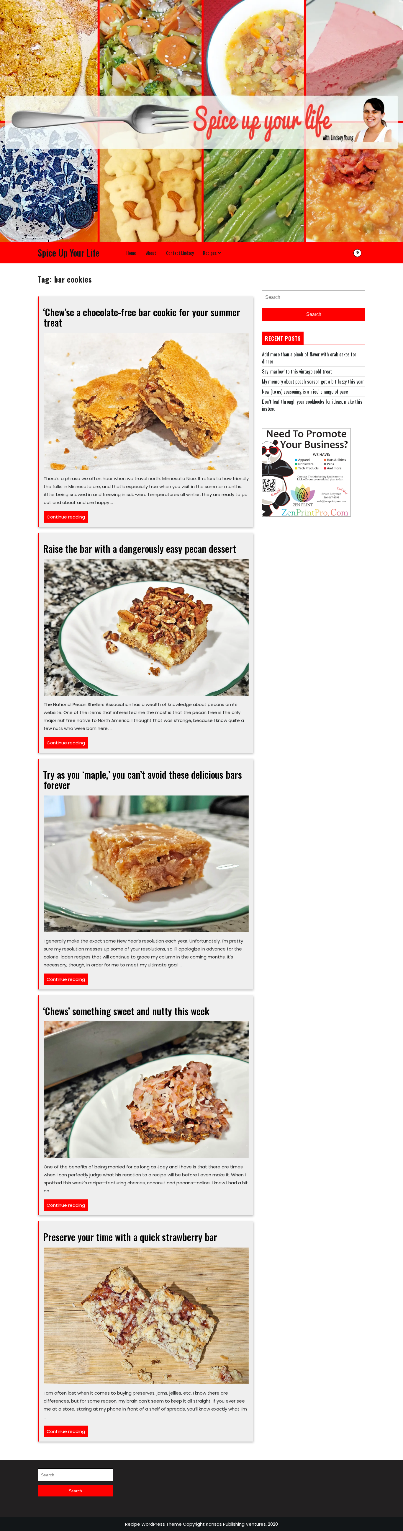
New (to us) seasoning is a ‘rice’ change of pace (305, 391)
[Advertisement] (313, 572)
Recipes (210, 253)
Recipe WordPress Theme (153, 1524)
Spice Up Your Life (68, 252)
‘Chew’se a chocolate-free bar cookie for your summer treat (141, 317)
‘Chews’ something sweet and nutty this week (126, 1011)
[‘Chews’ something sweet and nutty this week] (146, 1089)
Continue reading (67, 518)
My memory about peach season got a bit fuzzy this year (313, 381)
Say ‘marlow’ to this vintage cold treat (297, 371)
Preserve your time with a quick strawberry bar (130, 1237)
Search (313, 314)
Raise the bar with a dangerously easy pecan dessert (139, 548)
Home (131, 253)
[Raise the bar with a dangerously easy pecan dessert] (146, 626)
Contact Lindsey (180, 253)
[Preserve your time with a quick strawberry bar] (146, 1315)
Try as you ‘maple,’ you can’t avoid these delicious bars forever (142, 779)
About (151, 253)
